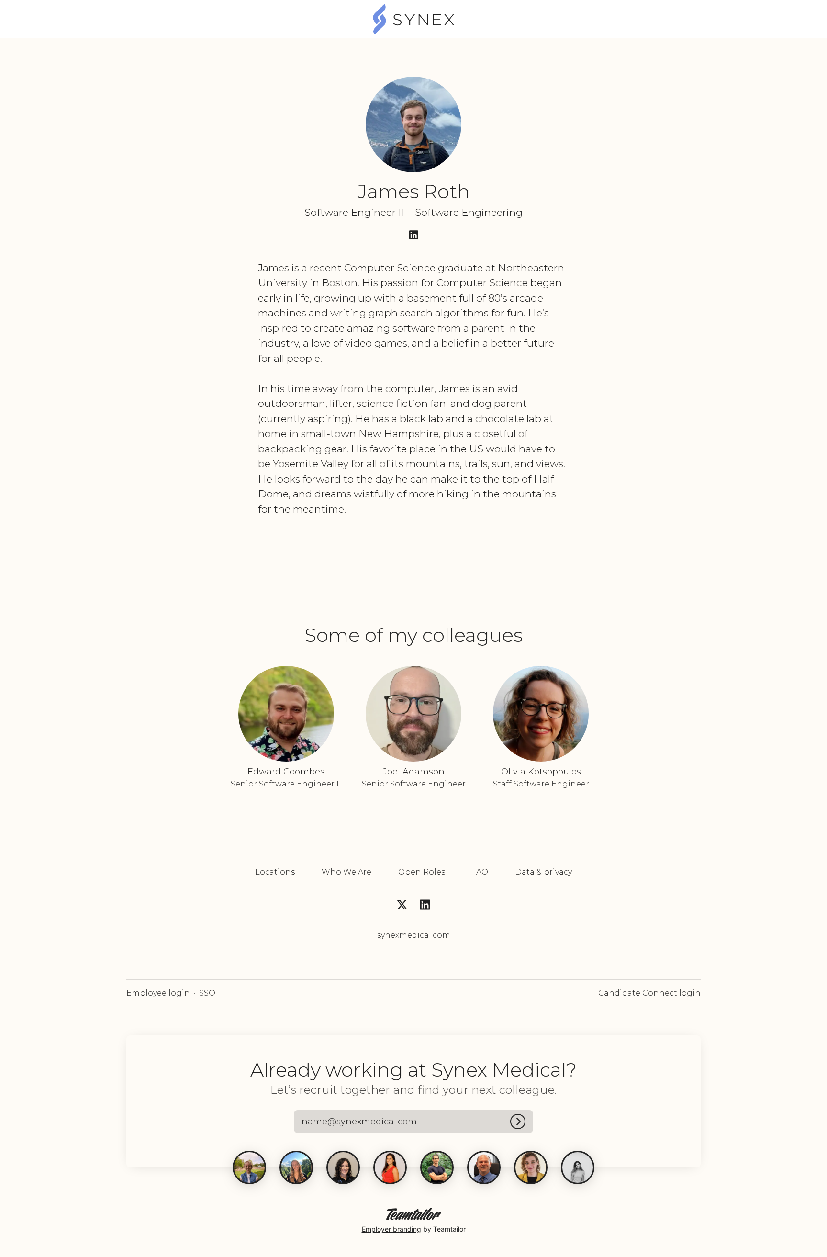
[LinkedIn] (413, 236)
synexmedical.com (413, 935)
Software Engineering (469, 212)
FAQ (480, 871)
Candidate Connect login (649, 993)
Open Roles (421, 871)
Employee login (158, 993)
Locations (275, 871)
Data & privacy (543, 871)
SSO (207, 993)
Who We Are (346, 871)
